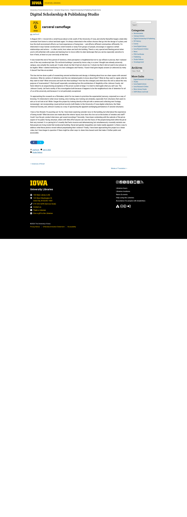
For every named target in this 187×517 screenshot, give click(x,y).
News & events (122, 194)
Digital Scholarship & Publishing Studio (64, 14)
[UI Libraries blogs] (141, 183)
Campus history (139, 36)
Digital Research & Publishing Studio (143, 81)
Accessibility (72, 227)
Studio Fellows (37, 152)
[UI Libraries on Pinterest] (128, 183)
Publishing (137, 57)
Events (136, 44)
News (135, 51)
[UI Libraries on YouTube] (135, 183)
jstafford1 (35, 34)
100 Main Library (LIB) (41, 195)
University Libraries (52, 3)
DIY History (137, 41)
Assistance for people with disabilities (130, 201)
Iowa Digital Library (140, 46)
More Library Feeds (140, 89)
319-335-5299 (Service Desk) (44, 204)
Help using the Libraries (125, 198)
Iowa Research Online (141, 49)
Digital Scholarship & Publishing (144, 38)
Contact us (37, 207)
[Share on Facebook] (33, 142)
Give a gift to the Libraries (43, 213)
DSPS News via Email (141, 92)
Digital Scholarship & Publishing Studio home (86, 10)
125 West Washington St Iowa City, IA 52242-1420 (42, 199)
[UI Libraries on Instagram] (117, 183)
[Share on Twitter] (40, 142)
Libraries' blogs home (61, 10)
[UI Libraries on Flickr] (138, 183)
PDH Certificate (139, 54)
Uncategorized (139, 62)
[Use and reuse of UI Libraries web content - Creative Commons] (123, 207)
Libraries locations (123, 191)
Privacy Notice (35, 227)
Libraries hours (121, 188)
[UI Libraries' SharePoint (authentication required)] (129, 207)
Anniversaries (138, 33)
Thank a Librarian (39, 210)
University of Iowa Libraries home (41, 10)
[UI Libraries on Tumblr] (131, 183)
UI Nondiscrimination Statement (54, 227)
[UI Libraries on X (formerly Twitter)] (124, 183)
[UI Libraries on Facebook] (121, 183)
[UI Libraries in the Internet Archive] (117, 207)
